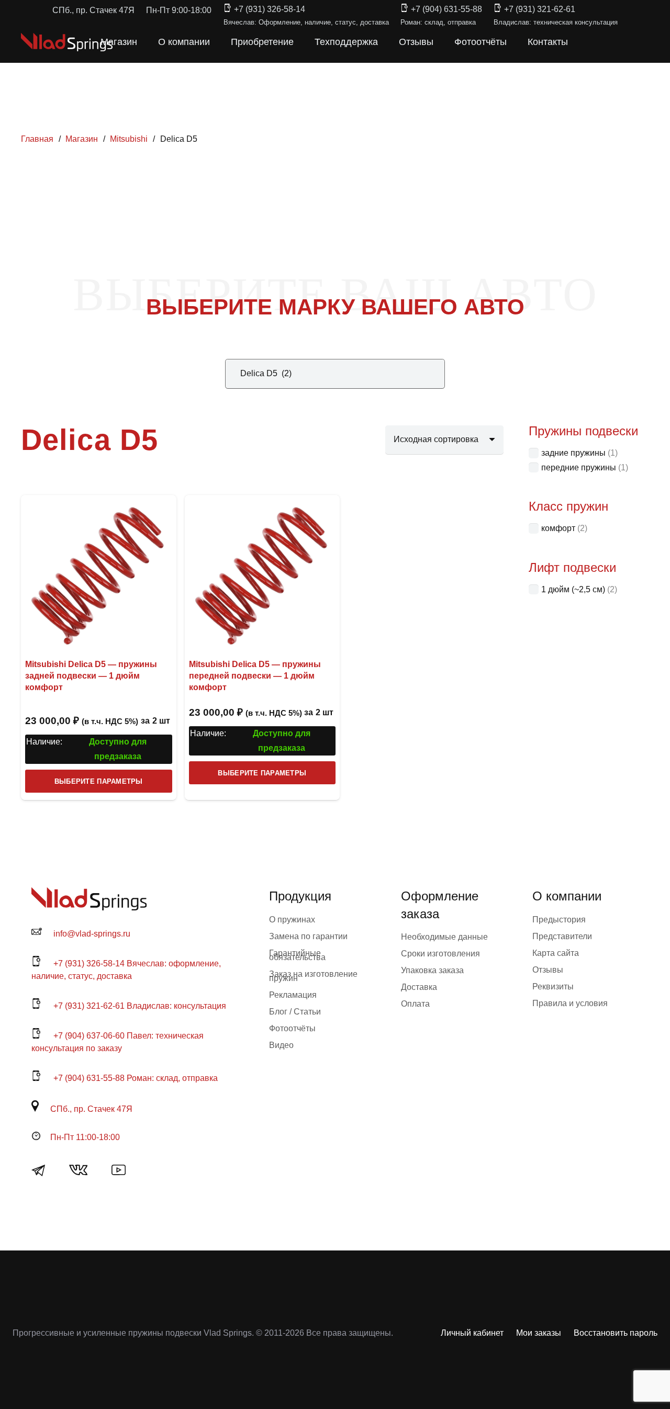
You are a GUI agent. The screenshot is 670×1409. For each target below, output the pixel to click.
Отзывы (547, 969)
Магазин (81, 138)
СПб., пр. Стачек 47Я (91, 1108)
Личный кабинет (472, 1332)
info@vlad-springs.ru (91, 933)
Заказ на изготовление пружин (313, 976)
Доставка (419, 987)
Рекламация (293, 994)
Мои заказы (538, 1332)
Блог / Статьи (295, 1011)
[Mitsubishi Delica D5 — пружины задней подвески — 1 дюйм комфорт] (98, 572)
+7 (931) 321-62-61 (539, 9)
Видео (281, 1045)
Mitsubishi (129, 138)
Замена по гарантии (308, 936)
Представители (562, 936)
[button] (579, 42)
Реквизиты (553, 986)
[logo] (67, 42)
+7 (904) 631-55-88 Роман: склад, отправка (135, 1078)
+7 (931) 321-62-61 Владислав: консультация (139, 1005)
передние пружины (578, 467)
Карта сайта (555, 953)
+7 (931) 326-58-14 (269, 9)
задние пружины (573, 452)
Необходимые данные (444, 936)
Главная (37, 138)
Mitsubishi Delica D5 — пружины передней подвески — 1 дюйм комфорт (255, 676)
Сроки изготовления (440, 953)
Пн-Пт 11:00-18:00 (85, 1137)
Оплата (415, 1003)
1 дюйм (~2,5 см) (573, 589)
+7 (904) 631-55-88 (446, 9)
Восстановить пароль (615, 1332)
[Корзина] (603, 42)
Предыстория (559, 919)
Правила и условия (570, 1003)
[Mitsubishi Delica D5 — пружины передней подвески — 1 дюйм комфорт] (262, 572)
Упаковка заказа (432, 970)
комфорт (558, 528)
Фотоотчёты (292, 1028)
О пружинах (292, 919)
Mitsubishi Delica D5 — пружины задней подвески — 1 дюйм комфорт (91, 676)
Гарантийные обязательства (297, 955)
